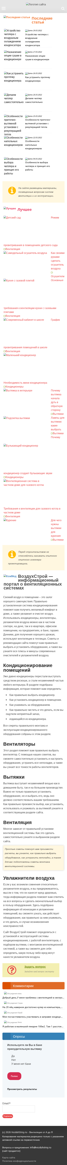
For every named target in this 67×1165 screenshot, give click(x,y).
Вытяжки (58, 413)
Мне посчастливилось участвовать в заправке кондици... (32, 1016)
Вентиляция (13, 249)
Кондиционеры (15, 386)
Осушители (57, 276)
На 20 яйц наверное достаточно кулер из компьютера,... (32, 1007)
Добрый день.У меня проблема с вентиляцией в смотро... (33, 997)
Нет (13, 1060)
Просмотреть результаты (22, 1089)
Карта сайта (8, 1157)
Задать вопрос (35, 966)
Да (13, 1056)
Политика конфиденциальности (19, 1161)
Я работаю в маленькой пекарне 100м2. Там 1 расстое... (32, 1026)
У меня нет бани (21, 1063)
